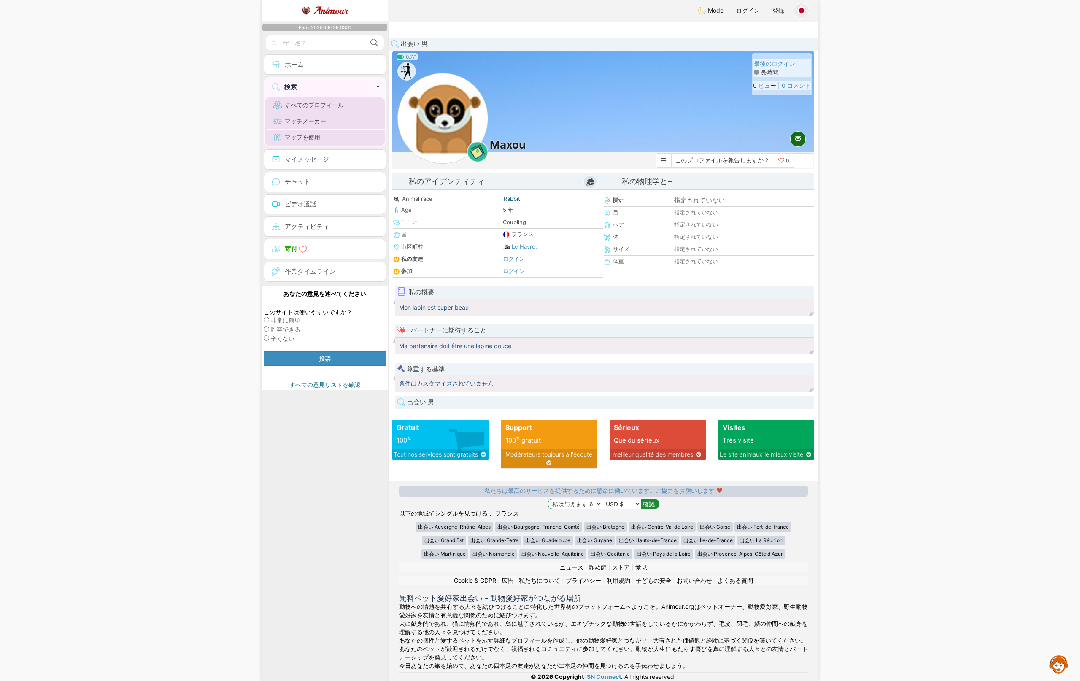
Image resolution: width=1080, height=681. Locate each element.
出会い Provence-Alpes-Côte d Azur (740, 554)
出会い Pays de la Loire (664, 554)
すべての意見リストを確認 (324, 384)
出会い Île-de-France (708, 540)
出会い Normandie (493, 554)
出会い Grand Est (444, 540)
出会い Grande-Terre (494, 540)
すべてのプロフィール (314, 104)
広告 (507, 580)
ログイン (748, 10)
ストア (621, 567)
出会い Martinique (445, 554)
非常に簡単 (285, 320)
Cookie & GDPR (475, 580)
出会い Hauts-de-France (648, 540)
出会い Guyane (594, 540)
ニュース (571, 567)
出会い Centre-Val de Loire (662, 527)
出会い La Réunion (761, 540)
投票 (325, 358)
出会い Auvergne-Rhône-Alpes (454, 527)
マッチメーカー (305, 120)
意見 (641, 567)
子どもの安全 (653, 580)
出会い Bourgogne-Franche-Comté (538, 527)
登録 (778, 10)
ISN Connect (603, 676)
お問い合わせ (694, 580)
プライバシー (583, 580)
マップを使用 (302, 137)
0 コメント (796, 85)
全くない (282, 338)
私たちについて (539, 580)
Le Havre (523, 246)
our (330, 10)
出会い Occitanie (610, 554)
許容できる (285, 329)
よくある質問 (735, 580)
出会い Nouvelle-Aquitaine (552, 554)
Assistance (1059, 664)
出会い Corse (715, 527)
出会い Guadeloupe (547, 540)
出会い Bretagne (605, 527)
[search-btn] (374, 42)
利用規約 (618, 580)
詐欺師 (598, 567)
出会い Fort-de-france (763, 527)
